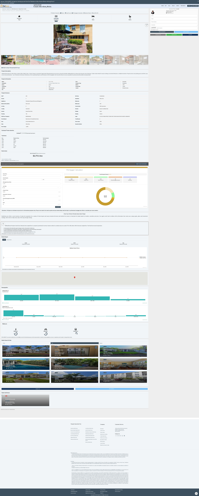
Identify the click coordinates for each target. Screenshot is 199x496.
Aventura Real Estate (74, 428)
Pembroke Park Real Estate (89, 435)
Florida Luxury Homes (103, 437)
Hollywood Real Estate (74, 439)
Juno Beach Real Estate (89, 428)
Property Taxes (5, 190)
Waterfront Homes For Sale (104, 445)
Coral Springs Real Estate (75, 433)
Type (52, 343)
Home (162, 5)
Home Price (5, 173)
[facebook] (116, 436)
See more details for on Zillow (6, 159)
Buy (165, 5)
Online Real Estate (74, 491)
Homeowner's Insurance (7, 194)
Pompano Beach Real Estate (90, 437)
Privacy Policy (102, 432)
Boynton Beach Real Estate (75, 430)
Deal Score (68, 13)
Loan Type (4, 186)
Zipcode (101, 343)
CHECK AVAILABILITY (162, 31)
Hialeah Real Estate (74, 437)
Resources (183, 5)
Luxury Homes (102, 443)
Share (62, 13)
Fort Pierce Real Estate (74, 435)
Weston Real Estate (88, 442)
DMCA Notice (102, 441)
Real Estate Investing (103, 434)
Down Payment (5, 177)
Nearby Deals (87, 13)
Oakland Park (9, 239)
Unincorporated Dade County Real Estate (91, 440)
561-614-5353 (169, 12)
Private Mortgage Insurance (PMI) (9, 198)
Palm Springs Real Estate (89, 433)
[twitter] (118, 436)
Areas (177, 5)
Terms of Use (17, 160)
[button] (12, 3)
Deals (173, 5)
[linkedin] (122, 436)
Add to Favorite (55, 13)
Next (146, 38)
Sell (169, 5)
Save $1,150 (95, 13)
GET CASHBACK (111, 388)
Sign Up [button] (101, 493)
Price (4, 343)
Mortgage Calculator (78, 13)
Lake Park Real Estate (88, 430)
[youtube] (124, 436)
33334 (4, 239)
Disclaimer (102, 428)
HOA (4, 202)
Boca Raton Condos (103, 439)
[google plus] (120, 436)
